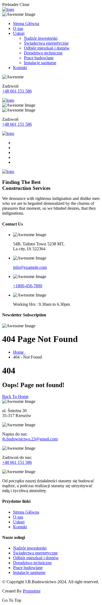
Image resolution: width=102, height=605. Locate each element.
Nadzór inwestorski (40, 38)
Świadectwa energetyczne (46, 43)
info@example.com (30, 267)
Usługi (18, 33)
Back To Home (15, 396)
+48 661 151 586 (17, 91)
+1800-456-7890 (27, 285)
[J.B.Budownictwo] (8, 9)
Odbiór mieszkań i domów (47, 48)
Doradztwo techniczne (43, 53)
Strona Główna (26, 23)
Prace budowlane (39, 57)
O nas (18, 28)
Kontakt (20, 67)
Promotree (32, 591)
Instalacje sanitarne (40, 62)
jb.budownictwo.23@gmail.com (30, 439)
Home (19, 352)
